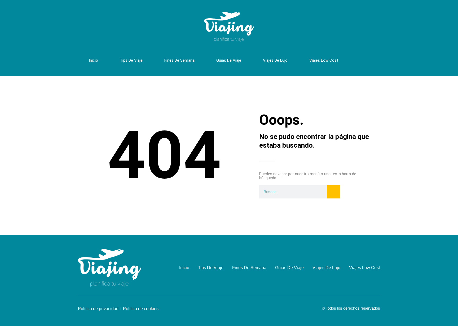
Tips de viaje (131, 60)
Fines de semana (179, 60)
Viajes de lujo (275, 60)
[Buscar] (333, 191)
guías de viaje (228, 60)
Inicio (93, 60)
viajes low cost (323, 60)
